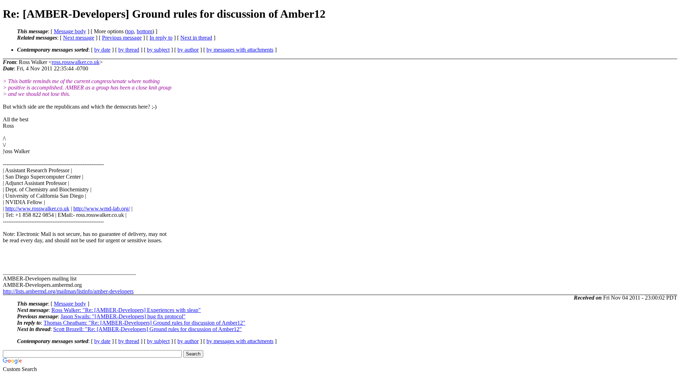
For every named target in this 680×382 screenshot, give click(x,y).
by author (188, 50)
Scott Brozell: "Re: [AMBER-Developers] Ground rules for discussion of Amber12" (147, 329)
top (130, 31)
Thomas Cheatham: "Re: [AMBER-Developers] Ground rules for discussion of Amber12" (144, 323)
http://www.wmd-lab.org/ (101, 209)
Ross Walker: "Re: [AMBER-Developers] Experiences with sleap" (126, 310)
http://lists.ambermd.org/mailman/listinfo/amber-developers (68, 291)
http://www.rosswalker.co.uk (37, 209)
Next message (78, 38)
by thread (128, 50)
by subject (158, 50)
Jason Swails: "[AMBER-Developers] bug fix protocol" (123, 316)
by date (102, 50)
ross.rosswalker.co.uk (76, 62)
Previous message (122, 38)
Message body (70, 31)
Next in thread (196, 38)
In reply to (160, 38)
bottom (144, 31)
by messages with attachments (239, 50)
